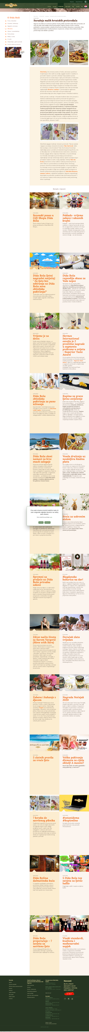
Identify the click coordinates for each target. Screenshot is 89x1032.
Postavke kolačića (31, 997)
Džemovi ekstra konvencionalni (15, 986)
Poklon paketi (12, 996)
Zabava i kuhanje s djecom (44, 698)
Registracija (79, 1)
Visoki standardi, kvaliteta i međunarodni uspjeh (73, 942)
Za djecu (11, 998)
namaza (56, 89)
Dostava (29, 987)
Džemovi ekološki (12, 984)
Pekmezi (11, 990)
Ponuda (49, 6)
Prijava (72, 1)
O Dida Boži (60, 6)
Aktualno (10, 28)
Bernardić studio (45, 1026)
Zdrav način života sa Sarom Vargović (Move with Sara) (44, 639)
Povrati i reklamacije (31, 989)
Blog (73, 6)
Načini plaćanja (30, 985)
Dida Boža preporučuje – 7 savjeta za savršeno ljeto (42, 942)
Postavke (41, 522)
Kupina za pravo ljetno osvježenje (73, 397)
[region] (44, 516)
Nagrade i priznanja (13, 26)
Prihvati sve (47, 522)
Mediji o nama (11, 36)
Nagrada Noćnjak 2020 (73, 698)
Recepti (54, 6)
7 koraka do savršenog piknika (44, 819)
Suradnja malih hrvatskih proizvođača (58, 16)
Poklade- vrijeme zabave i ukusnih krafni (73, 218)
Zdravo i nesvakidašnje (13, 31)
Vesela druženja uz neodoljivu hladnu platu (74, 458)
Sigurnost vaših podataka (32, 995)
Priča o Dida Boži (12, 20)
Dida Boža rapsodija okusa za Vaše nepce (74, 278)
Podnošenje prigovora (32, 991)
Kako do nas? (48, 993)
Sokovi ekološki (12, 992)
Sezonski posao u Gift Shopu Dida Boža (43, 218)
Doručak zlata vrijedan (71, 638)
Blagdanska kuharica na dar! (73, 578)
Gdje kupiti (67, 6)
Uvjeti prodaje (30, 993)
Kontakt (77, 6)
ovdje (51, 517)
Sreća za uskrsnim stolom (74, 518)
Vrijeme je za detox (41, 337)
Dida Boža (36, 16)
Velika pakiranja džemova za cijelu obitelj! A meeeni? (73, 760)
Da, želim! (69, 994)
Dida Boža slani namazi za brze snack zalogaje (42, 458)
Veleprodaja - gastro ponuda (15, 41)
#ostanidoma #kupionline (71, 819)
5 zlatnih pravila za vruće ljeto (43, 759)
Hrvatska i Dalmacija (13, 23)
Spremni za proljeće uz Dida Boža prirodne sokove (43, 581)
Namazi (10, 988)
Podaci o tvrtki (48, 1022)
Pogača (41, 707)
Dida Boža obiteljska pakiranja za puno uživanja (44, 400)
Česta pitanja (11, 34)
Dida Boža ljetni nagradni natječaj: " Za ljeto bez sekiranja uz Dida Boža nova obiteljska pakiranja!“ (44, 283)
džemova (50, 89)
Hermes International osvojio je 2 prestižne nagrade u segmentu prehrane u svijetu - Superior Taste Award (74, 345)
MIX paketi (11, 994)
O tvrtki (9, 39)
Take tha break (68, 146)
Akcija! (10, 982)
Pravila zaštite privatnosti (14, 44)
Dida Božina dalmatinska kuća (44, 879)
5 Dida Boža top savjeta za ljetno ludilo (72, 880)
